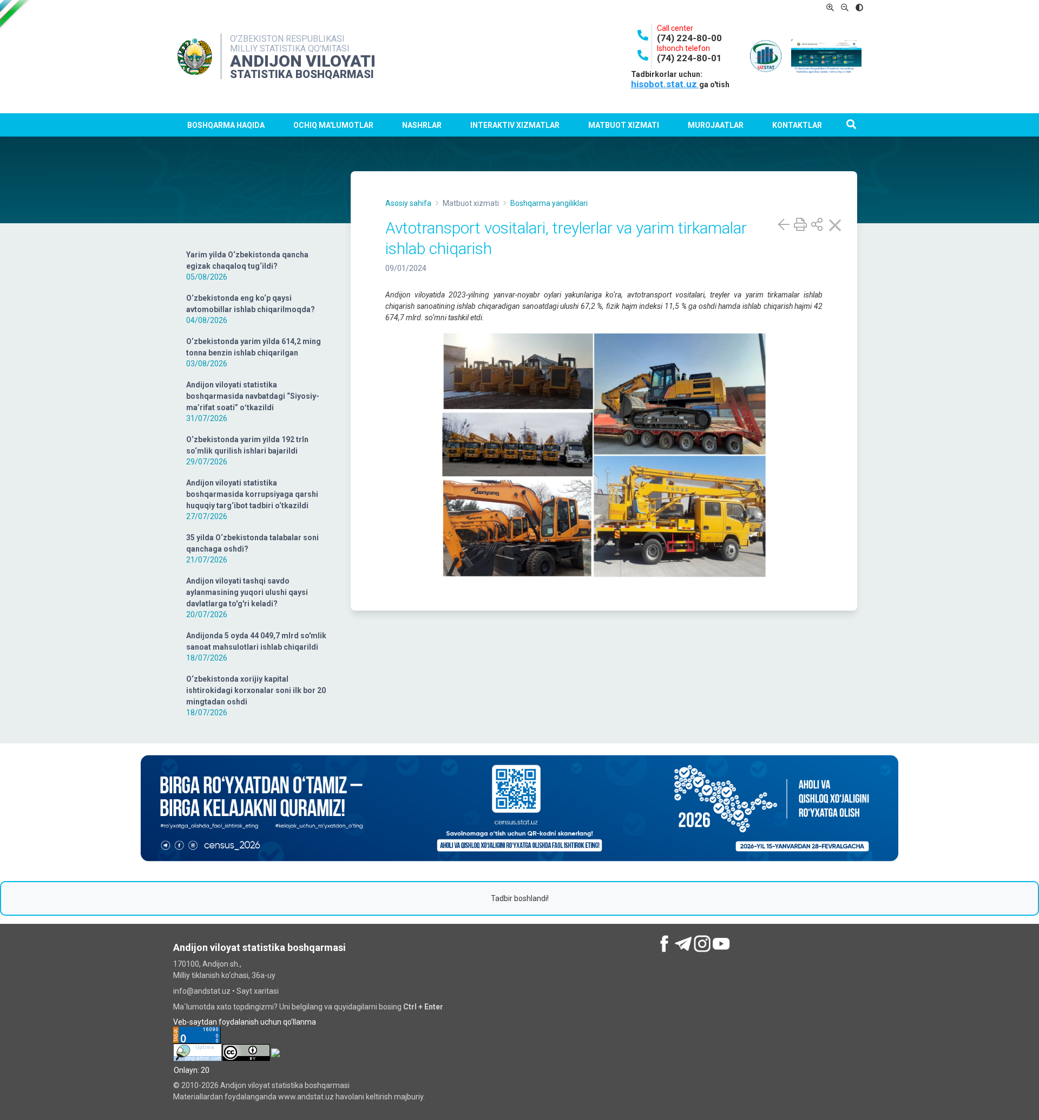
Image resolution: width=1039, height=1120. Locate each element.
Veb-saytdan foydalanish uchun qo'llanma (244, 1022)
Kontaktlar (797, 125)
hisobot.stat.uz (665, 84)
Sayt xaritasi (257, 991)
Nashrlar (422, 125)
